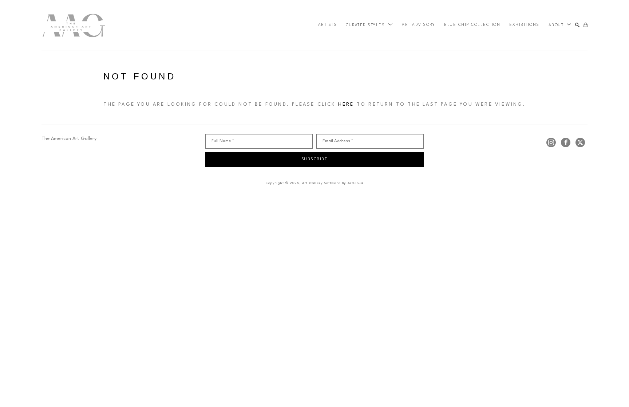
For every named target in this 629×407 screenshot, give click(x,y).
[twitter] (580, 142)
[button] (369, 25)
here (346, 104)
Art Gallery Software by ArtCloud (332, 183)
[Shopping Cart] (585, 25)
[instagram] (551, 142)
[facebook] (565, 142)
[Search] (577, 25)
